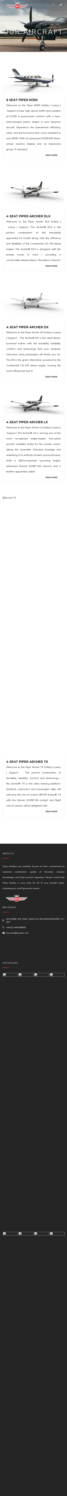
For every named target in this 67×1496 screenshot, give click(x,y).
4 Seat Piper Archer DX (27, 327)
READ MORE (51, 155)
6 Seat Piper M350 (22, 100)
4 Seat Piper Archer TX (27, 762)
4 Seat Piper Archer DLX (28, 216)
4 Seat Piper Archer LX (27, 422)
